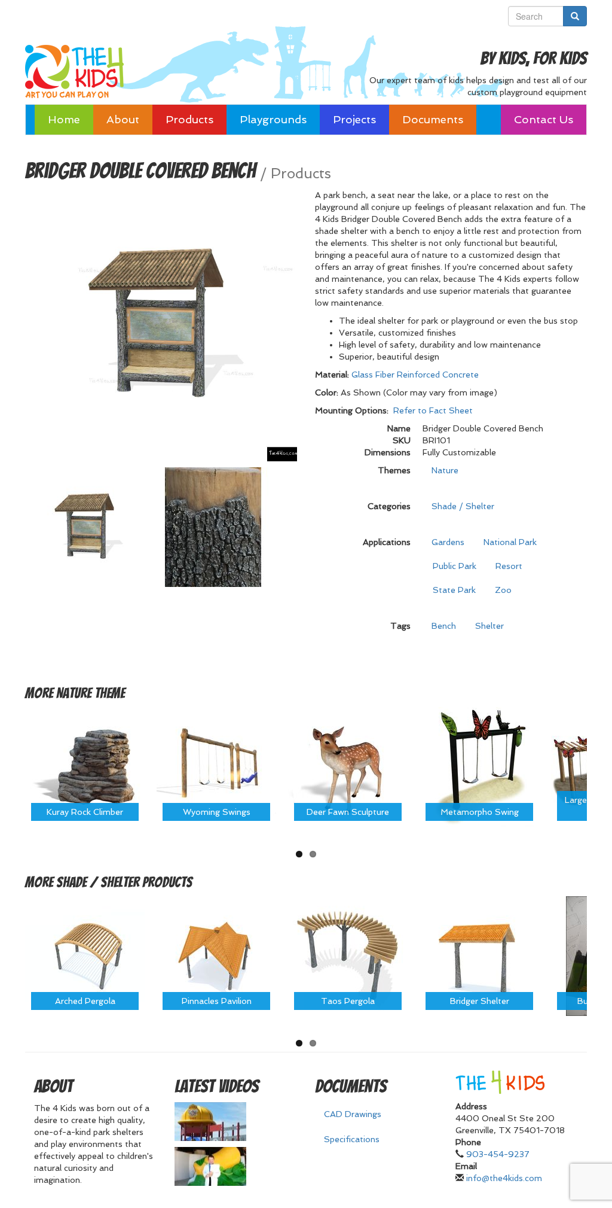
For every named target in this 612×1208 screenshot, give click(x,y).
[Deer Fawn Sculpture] (348, 766)
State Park (454, 590)
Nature (445, 470)
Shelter (489, 626)
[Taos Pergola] (348, 955)
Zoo (503, 590)
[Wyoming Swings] (216, 766)
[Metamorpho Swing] (479, 766)
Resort (508, 566)
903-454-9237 (498, 1154)
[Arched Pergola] (85, 955)
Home (64, 119)
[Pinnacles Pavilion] (216, 955)
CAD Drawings (352, 1114)
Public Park (454, 566)
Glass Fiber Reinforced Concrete (415, 374)
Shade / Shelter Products (124, 882)
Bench (444, 626)
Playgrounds (273, 119)
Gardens (448, 542)
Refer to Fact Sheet (433, 410)
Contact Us (543, 119)
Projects (354, 119)
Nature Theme (90, 693)
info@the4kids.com (504, 1178)
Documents (432, 119)
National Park (510, 542)
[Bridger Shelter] (479, 955)
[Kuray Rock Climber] (85, 766)
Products (189, 119)
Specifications (352, 1139)
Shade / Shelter (463, 506)
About (122, 119)
